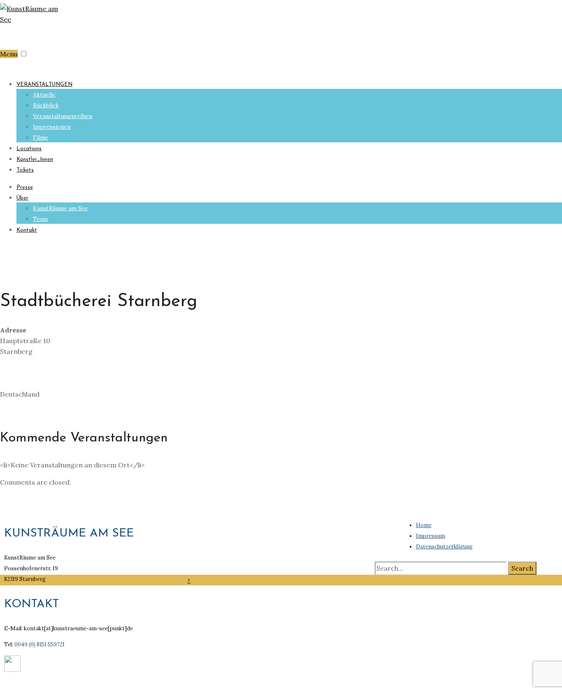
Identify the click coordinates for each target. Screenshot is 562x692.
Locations (29, 148)
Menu (9, 54)
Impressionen (52, 126)
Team (40, 219)
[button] (23, 53)
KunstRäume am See (60, 208)
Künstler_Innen (34, 159)
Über (22, 198)
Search (522, 568)
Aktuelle (44, 94)
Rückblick (46, 105)
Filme (40, 137)
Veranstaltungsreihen (62, 116)
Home (424, 525)
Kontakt (26, 230)
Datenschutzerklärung (444, 546)
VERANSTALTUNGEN (44, 84)
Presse (24, 187)
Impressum (430, 535)
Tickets (25, 170)
